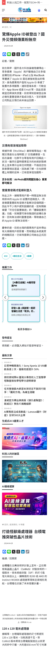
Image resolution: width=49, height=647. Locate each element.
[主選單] (3, 11)
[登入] (39, 11)
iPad (25, 75)
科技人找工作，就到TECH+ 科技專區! (27, 2)
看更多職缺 (24, 329)
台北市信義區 (18, 279)
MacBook (39, 75)
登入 (19, 345)
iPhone (16, 75)
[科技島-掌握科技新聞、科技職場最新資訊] (24, 10)
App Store (12, 89)
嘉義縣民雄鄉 (18, 305)
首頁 (6, 27)
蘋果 (30, 256)
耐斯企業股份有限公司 (20, 315)
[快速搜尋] (45, 11)
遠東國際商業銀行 (19, 289)
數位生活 (18, 256)
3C (11, 27)
